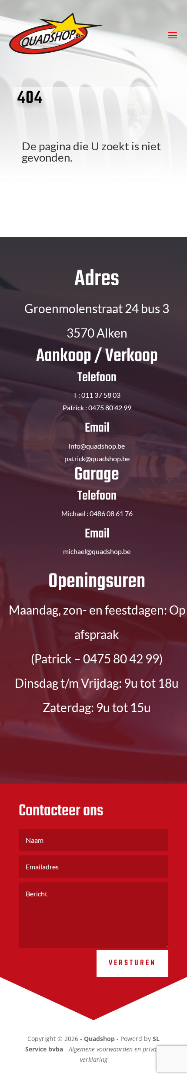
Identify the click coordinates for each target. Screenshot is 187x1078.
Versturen (132, 963)
